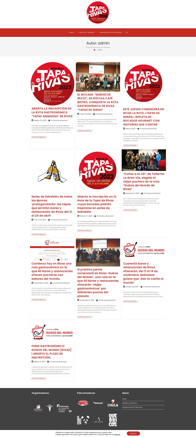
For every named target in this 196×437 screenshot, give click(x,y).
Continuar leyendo (39, 137)
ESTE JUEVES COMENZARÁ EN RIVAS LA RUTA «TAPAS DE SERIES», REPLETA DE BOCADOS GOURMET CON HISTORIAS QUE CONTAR (143, 116)
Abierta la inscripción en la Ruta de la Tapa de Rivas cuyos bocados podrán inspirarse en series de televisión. (96, 204)
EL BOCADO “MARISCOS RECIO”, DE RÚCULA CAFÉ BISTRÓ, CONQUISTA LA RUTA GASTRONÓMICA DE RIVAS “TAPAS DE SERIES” (97, 102)
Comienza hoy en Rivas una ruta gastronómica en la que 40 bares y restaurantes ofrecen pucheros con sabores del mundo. (52, 271)
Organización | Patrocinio (132, 407)
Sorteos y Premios (129, 403)
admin (100, 50)
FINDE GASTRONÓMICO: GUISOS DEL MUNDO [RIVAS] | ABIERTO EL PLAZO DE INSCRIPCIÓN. (52, 351)
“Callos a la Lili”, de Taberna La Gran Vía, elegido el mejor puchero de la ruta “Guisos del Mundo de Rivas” (143, 181)
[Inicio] (94, 50)
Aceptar (133, 433)
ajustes (117, 434)
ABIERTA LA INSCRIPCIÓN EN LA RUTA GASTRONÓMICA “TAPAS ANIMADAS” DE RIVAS (52, 112)
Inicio (124, 399)
